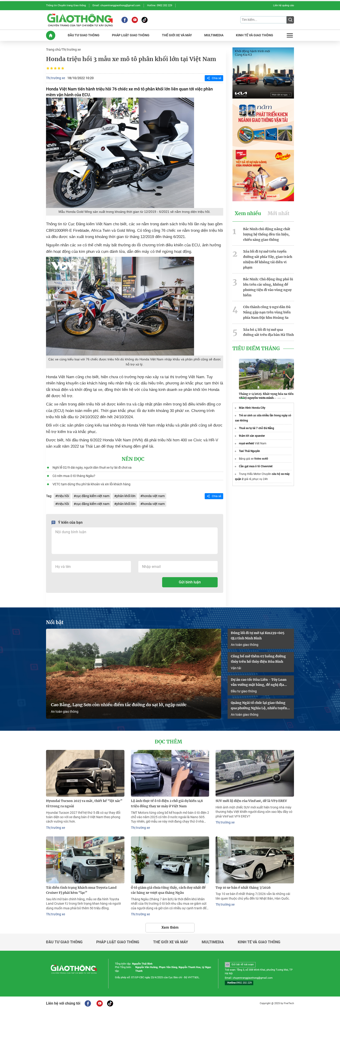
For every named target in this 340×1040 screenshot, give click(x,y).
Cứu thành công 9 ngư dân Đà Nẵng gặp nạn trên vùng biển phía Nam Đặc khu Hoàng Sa (267, 312)
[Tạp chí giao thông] (80, 20)
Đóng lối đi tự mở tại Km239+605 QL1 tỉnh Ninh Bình (257, 635)
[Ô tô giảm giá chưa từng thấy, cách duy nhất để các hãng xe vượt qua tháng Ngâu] (170, 859)
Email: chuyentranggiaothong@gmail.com (116, 5)
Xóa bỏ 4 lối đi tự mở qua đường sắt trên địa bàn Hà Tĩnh (268, 332)
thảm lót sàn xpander (252, 435)
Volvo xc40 (261, 458)
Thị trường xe (71, 49)
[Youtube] (134, 20)
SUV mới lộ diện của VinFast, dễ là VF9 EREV (251, 801)
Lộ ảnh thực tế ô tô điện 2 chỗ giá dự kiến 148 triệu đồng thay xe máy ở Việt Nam (167, 803)
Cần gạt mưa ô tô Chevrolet (255, 466)
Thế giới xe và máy (170, 942)
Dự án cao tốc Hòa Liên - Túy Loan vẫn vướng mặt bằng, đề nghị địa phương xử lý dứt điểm (259, 683)
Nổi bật (55, 622)
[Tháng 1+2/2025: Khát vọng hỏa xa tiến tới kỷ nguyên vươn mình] (266, 374)
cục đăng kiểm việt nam (92, 496)
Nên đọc (133, 459)
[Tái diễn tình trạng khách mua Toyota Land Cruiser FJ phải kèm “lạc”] (85, 859)
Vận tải (236, 668)
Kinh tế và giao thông (259, 942)
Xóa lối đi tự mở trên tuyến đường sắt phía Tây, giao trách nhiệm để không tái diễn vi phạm (267, 259)
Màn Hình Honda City (252, 407)
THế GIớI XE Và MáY (177, 35)
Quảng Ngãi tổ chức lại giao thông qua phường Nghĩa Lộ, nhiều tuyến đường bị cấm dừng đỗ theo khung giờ (259, 706)
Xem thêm (170, 927)
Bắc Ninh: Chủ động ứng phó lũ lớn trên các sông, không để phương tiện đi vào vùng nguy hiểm (268, 287)
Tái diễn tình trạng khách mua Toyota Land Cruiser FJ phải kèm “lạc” (81, 890)
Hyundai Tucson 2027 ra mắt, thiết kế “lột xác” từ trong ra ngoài (84, 803)
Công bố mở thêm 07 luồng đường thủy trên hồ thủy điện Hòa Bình (258, 659)
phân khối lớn (126, 496)
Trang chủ (53, 49)
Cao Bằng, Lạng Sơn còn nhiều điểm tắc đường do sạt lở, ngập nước (118, 704)
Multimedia (213, 942)
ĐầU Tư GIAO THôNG (83, 35)
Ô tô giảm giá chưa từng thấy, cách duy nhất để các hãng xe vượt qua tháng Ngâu (168, 890)
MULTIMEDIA (213, 35)
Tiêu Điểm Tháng (256, 349)
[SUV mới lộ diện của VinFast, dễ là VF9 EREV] (255, 773)
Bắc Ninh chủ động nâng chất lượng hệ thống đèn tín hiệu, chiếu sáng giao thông (266, 234)
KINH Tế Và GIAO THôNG (254, 35)
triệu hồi (63, 496)
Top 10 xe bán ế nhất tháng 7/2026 (243, 887)
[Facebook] (124, 20)
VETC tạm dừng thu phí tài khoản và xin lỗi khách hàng (91, 484)
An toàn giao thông (64, 711)
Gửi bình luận (190, 582)
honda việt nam (153, 496)
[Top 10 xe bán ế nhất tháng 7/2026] (255, 859)
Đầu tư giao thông (244, 691)
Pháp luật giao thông (117, 942)
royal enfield (246, 443)
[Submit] (290, 20)
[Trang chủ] (50, 35)
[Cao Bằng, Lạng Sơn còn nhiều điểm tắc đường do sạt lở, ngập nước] (133, 674)
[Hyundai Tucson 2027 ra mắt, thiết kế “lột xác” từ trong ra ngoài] (85, 773)
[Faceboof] (87, 1003)
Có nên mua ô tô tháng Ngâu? (74, 476)
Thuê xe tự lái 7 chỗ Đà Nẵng (256, 428)
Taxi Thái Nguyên (249, 451)
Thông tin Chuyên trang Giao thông (66, 5)
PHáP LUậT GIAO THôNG (130, 35)
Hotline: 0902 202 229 (159, 5)
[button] (242, 398)
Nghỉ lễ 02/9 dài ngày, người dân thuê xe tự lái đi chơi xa (92, 467)
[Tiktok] (145, 20)
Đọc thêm (168, 742)
